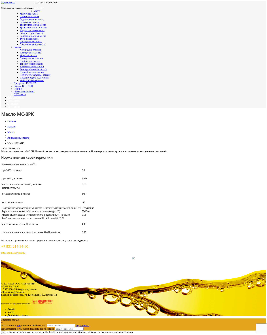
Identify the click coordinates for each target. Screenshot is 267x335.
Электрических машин (32, 66)
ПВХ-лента (20, 94)
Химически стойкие (30, 50)
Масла (37, 11)
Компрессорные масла (31, 33)
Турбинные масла (29, 38)
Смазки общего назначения (34, 77)
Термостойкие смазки (31, 63)
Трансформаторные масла (33, 27)
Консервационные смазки (33, 69)
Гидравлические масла (32, 19)
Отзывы (12, 103)
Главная (11, 121)
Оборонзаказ (15, 97)
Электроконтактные (30, 52)
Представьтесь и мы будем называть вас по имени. (27, 328)
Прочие (18, 88)
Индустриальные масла (32, 30)
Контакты (13, 106)
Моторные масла (29, 13)
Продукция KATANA (25, 83)
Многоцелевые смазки (32, 80)
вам (19, 325)
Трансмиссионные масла (33, 24)
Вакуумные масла (29, 22)
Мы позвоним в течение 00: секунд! (24, 325)
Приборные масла (29, 16)
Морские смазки (28, 55)
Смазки (17, 47)
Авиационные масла (31, 41)
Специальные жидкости (32, 44)
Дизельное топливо (24, 91)
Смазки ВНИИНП (23, 86)
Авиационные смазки (31, 58)
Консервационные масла (33, 36)
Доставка (13, 100)
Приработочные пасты (32, 72)
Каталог (39, 8)
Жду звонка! (82, 325)
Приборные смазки (30, 61)
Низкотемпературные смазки (35, 75)
